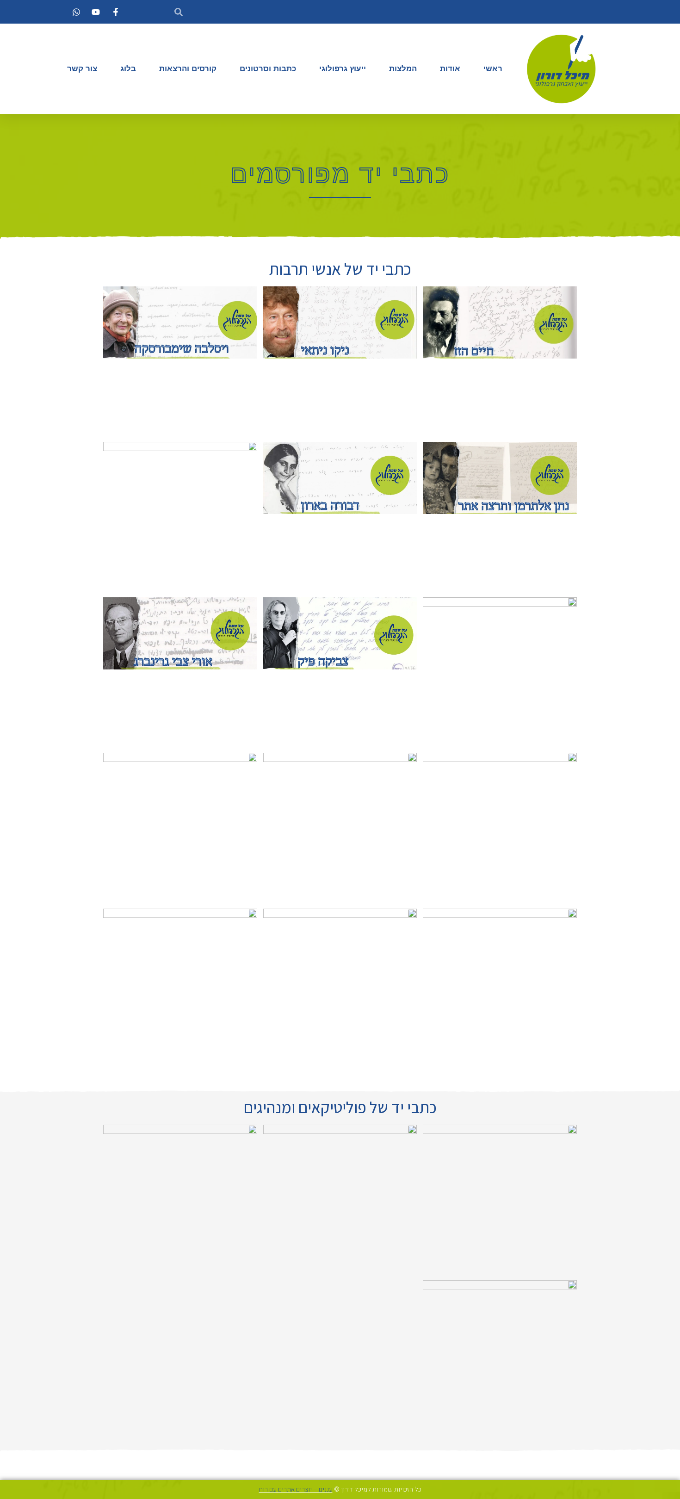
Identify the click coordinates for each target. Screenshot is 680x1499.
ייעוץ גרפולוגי (342, 68)
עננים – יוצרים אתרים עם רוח (296, 1489)
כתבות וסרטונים (268, 68)
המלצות (403, 68)
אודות (450, 68)
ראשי (492, 68)
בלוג (128, 68)
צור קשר (82, 68)
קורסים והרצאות (187, 68)
